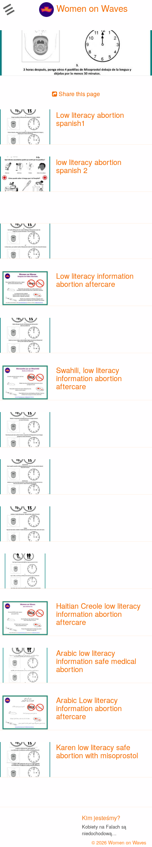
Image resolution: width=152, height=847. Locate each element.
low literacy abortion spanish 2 (88, 166)
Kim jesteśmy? (101, 817)
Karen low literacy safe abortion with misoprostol (97, 751)
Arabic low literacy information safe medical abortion (96, 660)
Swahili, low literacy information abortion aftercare (89, 378)
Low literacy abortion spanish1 (90, 118)
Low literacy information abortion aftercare (95, 279)
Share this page (78, 93)
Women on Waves (91, 7)
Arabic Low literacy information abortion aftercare (89, 708)
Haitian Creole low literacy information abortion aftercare (98, 613)
